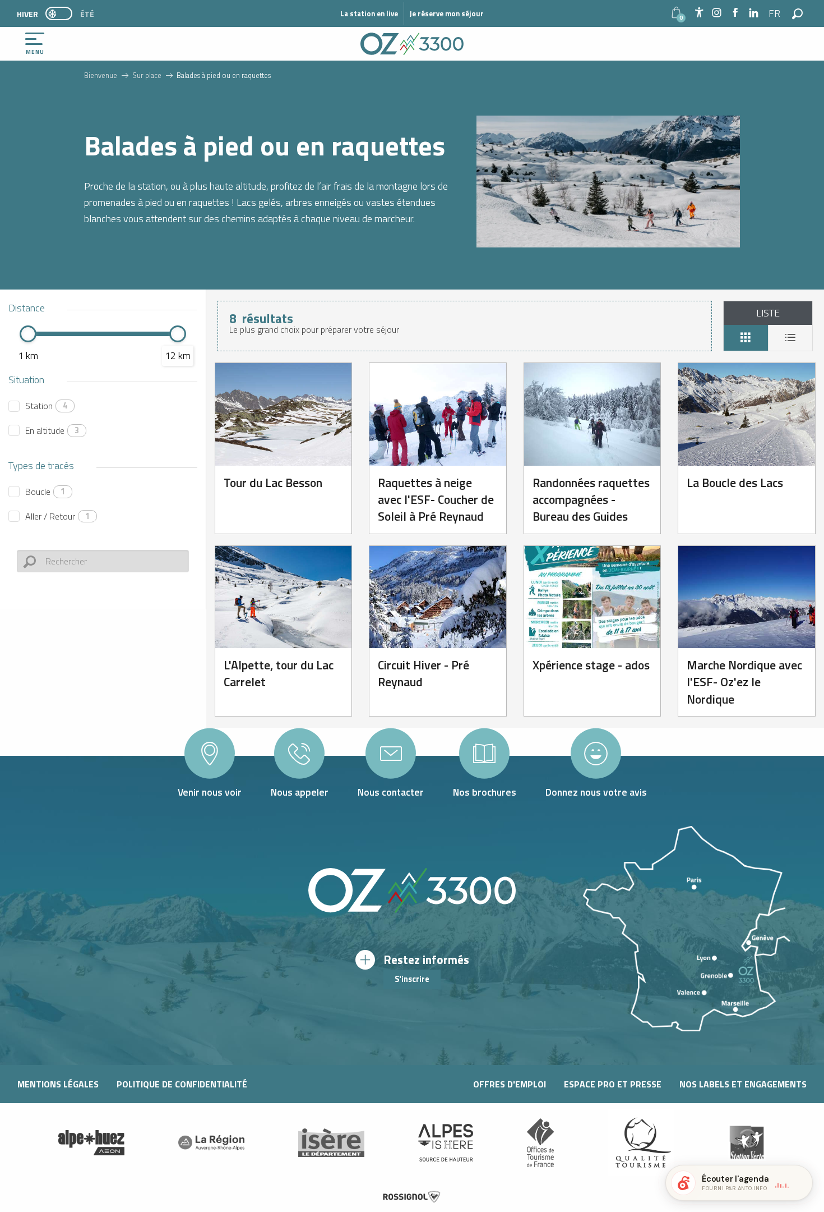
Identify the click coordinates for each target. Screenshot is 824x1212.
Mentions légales (58, 1084)
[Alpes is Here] (445, 1143)
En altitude (52, 430)
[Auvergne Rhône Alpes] (211, 1143)
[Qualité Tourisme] (641, 1142)
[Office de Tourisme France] (540, 1143)
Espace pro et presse (612, 1084)
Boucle (45, 491)
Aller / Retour (57, 516)
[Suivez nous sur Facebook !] (735, 13)
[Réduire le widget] (799, 1183)
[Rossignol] (412, 1197)
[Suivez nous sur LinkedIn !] (753, 13)
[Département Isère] (331, 1142)
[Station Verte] (747, 1142)
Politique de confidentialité (182, 1084)
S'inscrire (412, 979)
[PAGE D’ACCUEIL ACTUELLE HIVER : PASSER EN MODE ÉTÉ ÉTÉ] (58, 13)
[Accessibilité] (699, 12)
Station (46, 405)
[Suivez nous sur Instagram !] (716, 13)
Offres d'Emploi (509, 1084)
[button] (775, 13)
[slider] (28, 333)
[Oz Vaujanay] (91, 1143)
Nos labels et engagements (743, 1084)
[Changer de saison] (62, 13)
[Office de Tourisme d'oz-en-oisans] (412, 44)
